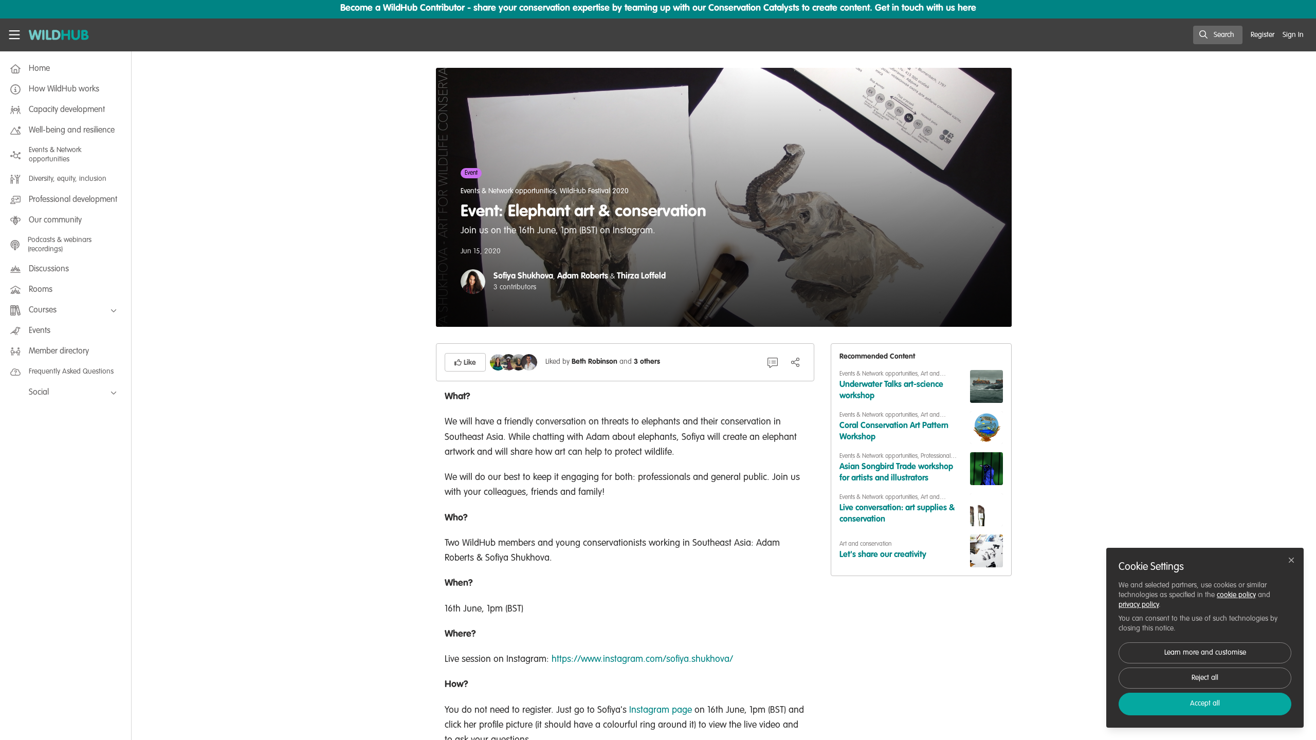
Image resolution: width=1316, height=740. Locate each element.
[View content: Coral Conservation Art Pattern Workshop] (986, 427)
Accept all (1205, 703)
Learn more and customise (1205, 652)
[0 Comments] (772, 362)
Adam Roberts (582, 276)
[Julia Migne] (508, 362)
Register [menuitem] (1262, 35)
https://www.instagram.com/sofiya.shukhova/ (642, 659)
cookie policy (1236, 595)
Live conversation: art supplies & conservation (897, 514)
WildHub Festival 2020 (594, 191)
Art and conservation (865, 544)
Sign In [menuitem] (1293, 35)
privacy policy (1139, 604)
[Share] (795, 362)
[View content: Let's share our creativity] (986, 550)
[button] (465, 362)
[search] (1217, 35)
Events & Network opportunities (508, 191)
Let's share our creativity (882, 555)
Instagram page (660, 710)
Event (471, 173)
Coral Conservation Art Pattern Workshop (893, 431)
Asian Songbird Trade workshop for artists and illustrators (896, 473)
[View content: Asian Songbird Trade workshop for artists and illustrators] (986, 468)
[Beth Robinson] (498, 362)
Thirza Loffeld (641, 276)
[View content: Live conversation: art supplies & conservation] (986, 509)
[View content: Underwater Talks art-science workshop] (986, 386)
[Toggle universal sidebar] (14, 35)
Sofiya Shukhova (523, 276)
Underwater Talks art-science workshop (891, 390)
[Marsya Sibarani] (518, 362)
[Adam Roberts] (529, 362)
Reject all (1205, 677)
